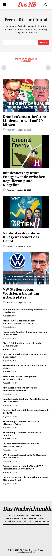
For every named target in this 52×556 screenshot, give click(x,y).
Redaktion (11, 130)
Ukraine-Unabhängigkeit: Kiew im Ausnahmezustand (21, 445)
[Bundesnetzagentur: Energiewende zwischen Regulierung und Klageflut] (26, 151)
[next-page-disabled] (48, 67)
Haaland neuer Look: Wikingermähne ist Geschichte (25, 311)
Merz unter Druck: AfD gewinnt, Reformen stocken (20, 378)
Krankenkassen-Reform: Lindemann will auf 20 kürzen (24, 120)
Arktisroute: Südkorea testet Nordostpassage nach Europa (19, 322)
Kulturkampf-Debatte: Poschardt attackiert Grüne (21, 422)
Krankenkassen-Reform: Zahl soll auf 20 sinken (25, 366)
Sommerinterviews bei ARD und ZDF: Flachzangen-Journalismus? (23, 467)
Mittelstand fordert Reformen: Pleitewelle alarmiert (20, 389)
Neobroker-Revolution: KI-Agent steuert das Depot (23, 237)
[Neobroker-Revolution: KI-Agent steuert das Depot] (26, 212)
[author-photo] (4, 129)
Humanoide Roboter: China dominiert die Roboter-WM (25, 333)
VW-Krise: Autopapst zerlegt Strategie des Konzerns (24, 456)
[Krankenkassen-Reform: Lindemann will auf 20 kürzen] (26, 95)
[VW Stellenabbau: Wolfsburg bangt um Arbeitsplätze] (26, 268)
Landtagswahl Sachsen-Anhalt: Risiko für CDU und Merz (26, 400)
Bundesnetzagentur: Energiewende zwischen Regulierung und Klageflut (24, 178)
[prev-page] (3, 67)
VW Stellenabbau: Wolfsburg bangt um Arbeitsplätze (21, 293)
